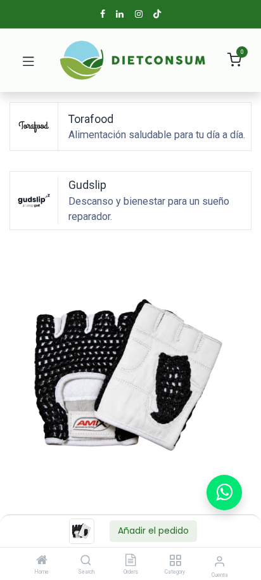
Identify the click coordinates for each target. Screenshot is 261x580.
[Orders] (130, 561)
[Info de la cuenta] (219, 561)
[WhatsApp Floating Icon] (224, 492)
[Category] (175, 561)
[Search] (86, 561)
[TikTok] (157, 14)
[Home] (42, 561)
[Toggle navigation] (28, 60)
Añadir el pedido (153, 530)
